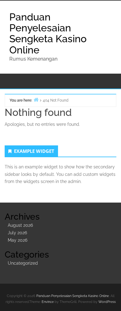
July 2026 (17, 232)
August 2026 (20, 225)
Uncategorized (23, 263)
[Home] (36, 99)
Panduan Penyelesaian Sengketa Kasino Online (48, 33)
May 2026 (17, 240)
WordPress (107, 302)
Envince (48, 302)
